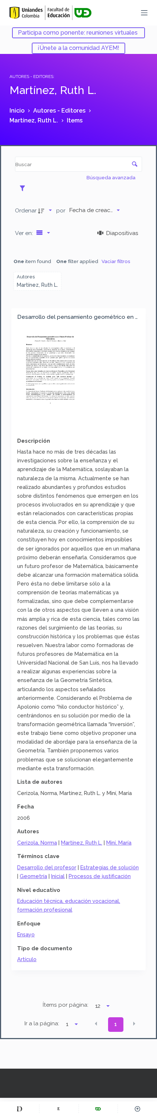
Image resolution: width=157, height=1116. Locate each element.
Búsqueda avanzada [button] (112, 177)
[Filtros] (24, 188)
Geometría (33, 876)
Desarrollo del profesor (46, 867)
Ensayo (26, 934)
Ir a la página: (41, 1023)
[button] (96, 1024)
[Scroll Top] (137, 1108)
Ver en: (24, 233)
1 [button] (115, 1024)
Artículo (27, 959)
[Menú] (144, 12)
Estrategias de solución (109, 867)
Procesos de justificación (100, 876)
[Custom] (20, 1108)
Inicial (58, 876)
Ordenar (26, 210)
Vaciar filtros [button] (116, 261)
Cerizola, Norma (37, 842)
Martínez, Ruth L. (81, 842)
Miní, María (118, 842)
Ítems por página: (65, 1005)
